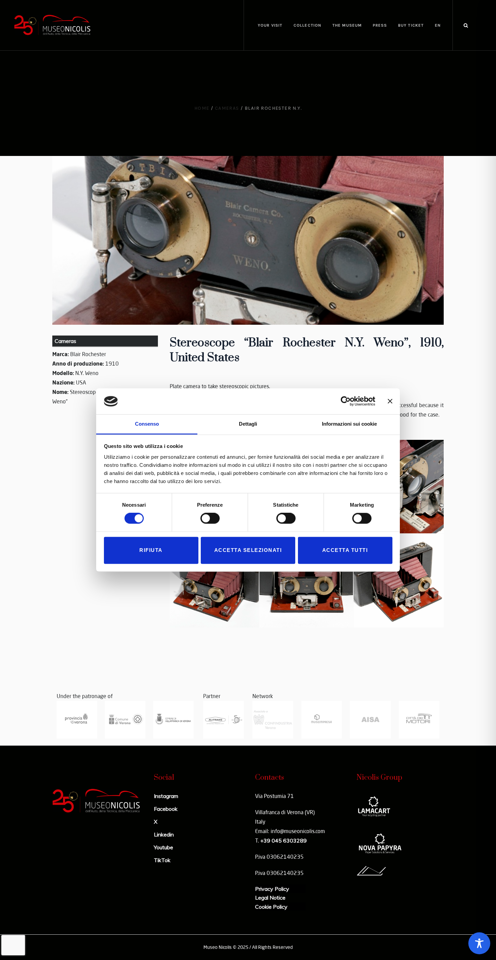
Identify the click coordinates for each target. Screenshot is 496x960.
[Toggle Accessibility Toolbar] (479, 943)
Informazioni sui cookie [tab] (349, 424)
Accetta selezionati (248, 550)
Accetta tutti (345, 550)
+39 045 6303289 (283, 840)
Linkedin (164, 834)
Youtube (163, 847)
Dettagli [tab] (248, 424)
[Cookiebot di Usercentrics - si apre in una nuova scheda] (345, 401)
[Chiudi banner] (390, 401)
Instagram (166, 796)
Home (202, 108)
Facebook (165, 808)
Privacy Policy (272, 888)
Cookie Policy (271, 906)
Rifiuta (151, 550)
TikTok (162, 860)
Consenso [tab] (147, 424)
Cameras (227, 108)
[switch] (210, 518)
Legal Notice (270, 897)
